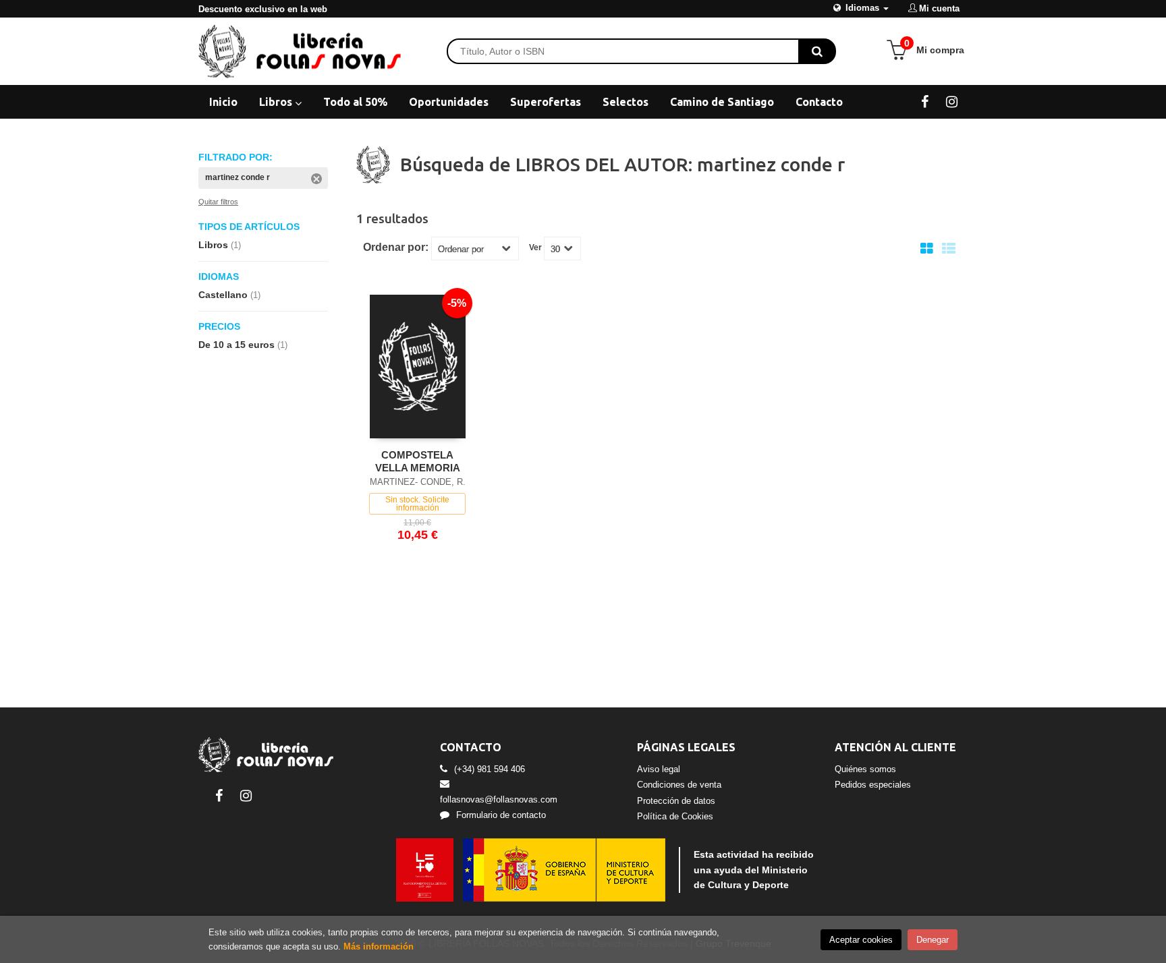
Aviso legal (658, 769)
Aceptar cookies (861, 940)
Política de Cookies (675, 816)
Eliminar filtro (316, 178)
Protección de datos (676, 801)
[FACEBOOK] (925, 101)
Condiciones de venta (679, 785)
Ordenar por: (395, 247)
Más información (378, 946)
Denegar (932, 940)
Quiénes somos (865, 769)
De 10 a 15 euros (242, 344)
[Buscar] (817, 51)
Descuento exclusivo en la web (262, 9)
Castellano (229, 294)
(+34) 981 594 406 (489, 769)
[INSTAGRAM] (952, 101)
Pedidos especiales (873, 785)
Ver (535, 247)
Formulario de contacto (501, 815)
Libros (277, 102)
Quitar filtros (218, 202)
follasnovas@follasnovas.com (498, 799)
